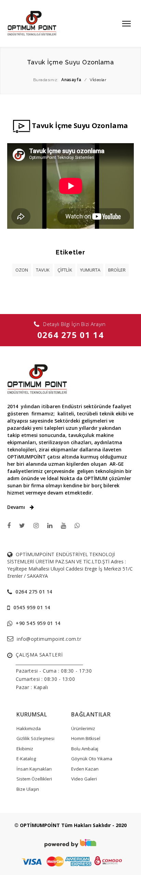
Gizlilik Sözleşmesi (35, 738)
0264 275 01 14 (70, 334)
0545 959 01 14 (31, 607)
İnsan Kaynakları (34, 769)
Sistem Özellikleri (34, 779)
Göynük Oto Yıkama (91, 758)
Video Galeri (84, 779)
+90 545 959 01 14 (38, 623)
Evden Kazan (85, 769)
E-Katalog (26, 758)
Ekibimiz (24, 749)
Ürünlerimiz (83, 728)
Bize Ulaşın (27, 789)
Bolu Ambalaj (84, 749)
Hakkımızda (28, 728)
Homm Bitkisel (85, 738)
